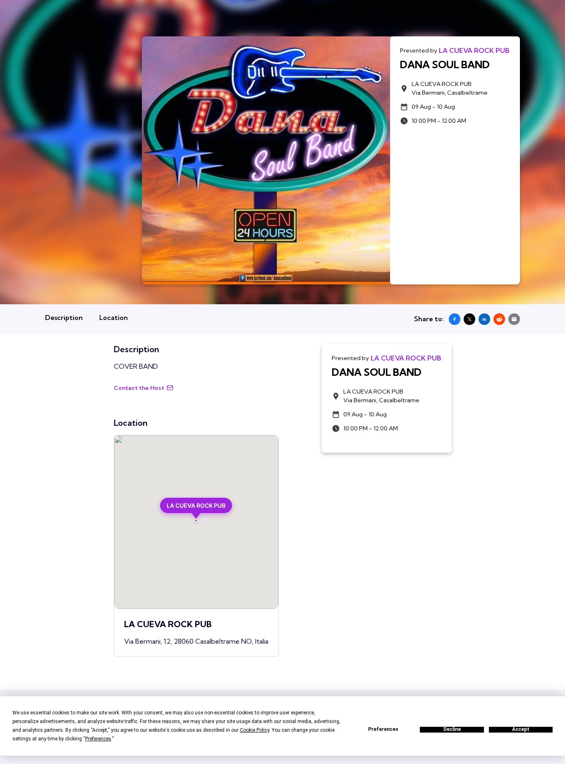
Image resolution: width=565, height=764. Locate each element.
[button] (196, 510)
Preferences (383, 729)
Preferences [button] (98, 739)
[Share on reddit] (499, 319)
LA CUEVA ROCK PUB (474, 50)
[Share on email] (514, 319)
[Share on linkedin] (484, 319)
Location (113, 317)
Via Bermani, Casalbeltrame (450, 88)
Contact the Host (139, 387)
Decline (452, 729)
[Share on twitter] (469, 319)
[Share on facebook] (454, 319)
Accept (520, 729)
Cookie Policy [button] (254, 730)
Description (64, 317)
